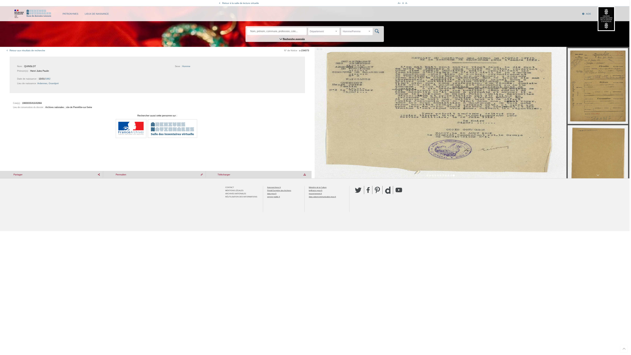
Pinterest (377, 190)
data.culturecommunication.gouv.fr (322, 197)
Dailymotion (387, 190)
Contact (229, 187)
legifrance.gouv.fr (315, 190)
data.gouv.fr (272, 194)
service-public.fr (273, 197)
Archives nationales (235, 194)
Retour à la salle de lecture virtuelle (240, 3)
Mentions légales (234, 190)
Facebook (368, 190)
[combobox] (324, 32)
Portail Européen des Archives (279, 190)
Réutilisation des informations (241, 197)
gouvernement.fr (315, 194)
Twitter (358, 190)
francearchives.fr (274, 187)
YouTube (399, 190)
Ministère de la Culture (318, 187)
